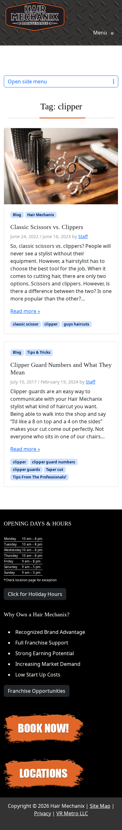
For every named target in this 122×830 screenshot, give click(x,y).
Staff (83, 236)
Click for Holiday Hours (35, 594)
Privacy (42, 813)
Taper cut (54, 469)
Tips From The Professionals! (39, 477)
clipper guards (26, 469)
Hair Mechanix (40, 214)
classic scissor (25, 324)
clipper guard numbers (53, 462)
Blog (17, 214)
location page (25, 580)
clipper (51, 324)
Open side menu (27, 81)
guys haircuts (76, 324)
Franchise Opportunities (36, 690)
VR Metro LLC (72, 813)
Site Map (100, 805)
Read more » (25, 311)
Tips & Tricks (38, 352)
